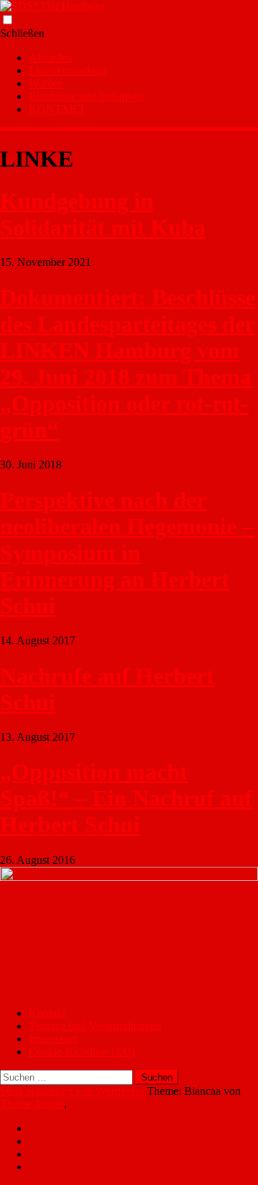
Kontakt (47, 1013)
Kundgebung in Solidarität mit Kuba (103, 214)
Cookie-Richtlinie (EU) (82, 1052)
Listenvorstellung (68, 70)
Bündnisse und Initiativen (86, 96)
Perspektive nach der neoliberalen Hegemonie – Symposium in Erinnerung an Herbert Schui (127, 553)
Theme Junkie (32, 1104)
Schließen (22, 33)
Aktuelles (50, 57)
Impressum (53, 1039)
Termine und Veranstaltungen (95, 1026)
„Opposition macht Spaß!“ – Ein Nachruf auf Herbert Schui (126, 798)
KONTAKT (57, 109)
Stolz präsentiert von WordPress (72, 1091)
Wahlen (46, 83)
